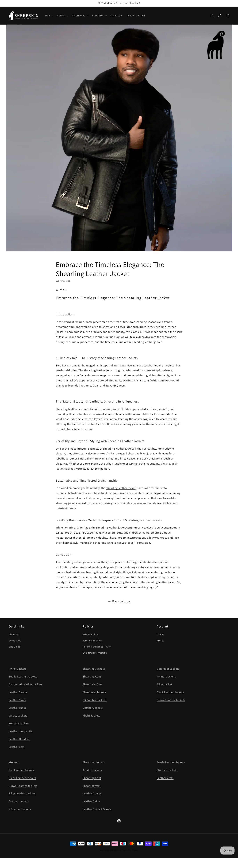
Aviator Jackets (166, 676)
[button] (49, 15)
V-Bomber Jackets (168, 669)
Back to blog (121, 601)
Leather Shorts (18, 692)
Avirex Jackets (17, 669)
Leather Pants (17, 708)
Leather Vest (16, 747)
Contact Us (15, 640)
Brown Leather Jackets (171, 700)
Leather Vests (165, 778)
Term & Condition (92, 640)
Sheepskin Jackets (94, 692)
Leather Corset (92, 793)
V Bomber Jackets (20, 809)
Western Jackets (19, 723)
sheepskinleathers (113, 850)
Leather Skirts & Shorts (97, 809)
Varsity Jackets (18, 715)
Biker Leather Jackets (22, 793)
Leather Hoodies (19, 739)
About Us (14, 634)
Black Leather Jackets (170, 692)
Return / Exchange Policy (97, 646)
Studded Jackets (167, 770)
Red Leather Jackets (21, 770)
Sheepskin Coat (92, 684)
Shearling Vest (92, 786)
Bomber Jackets (93, 708)
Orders (160, 634)
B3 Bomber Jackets (95, 700)
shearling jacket (66, 503)
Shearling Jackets (94, 669)
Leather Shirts (17, 700)
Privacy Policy (90, 634)
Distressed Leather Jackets (26, 684)
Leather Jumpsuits (20, 731)
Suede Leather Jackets (23, 676)
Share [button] (63, 289)
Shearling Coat (92, 676)
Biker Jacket (164, 684)
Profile (160, 640)
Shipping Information (95, 652)
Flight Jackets (91, 715)
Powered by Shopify (130, 850)
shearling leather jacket (121, 488)
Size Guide (14, 646)
